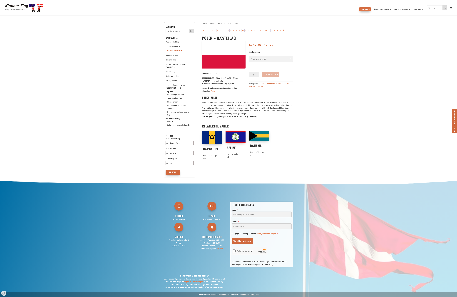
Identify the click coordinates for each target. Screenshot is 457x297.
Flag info (417, 9)
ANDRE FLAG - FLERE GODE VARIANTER (176, 65)
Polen (213, 91)
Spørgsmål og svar (454, 119)
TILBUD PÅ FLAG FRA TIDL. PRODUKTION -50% (176, 86)
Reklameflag (170, 71)
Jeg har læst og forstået (256, 233)
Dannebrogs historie (175, 94)
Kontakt (170, 121)
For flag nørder (401, 9)
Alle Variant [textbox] (171, 153)
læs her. (220, 248)
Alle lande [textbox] (170, 163)
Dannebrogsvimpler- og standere (176, 106)
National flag (171, 60)
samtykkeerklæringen (266, 233)
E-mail (235, 221)
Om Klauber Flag (173, 118)
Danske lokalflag (172, 42)
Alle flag (364, 9)
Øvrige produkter (381, 9)
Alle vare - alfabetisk (216, 23)
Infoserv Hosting (250, 294)
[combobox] (180, 143)
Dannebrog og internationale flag (178, 113)
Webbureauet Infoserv (220, 294)
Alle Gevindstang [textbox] (173, 143)
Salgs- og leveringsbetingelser (179, 125)
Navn (235, 210)
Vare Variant (171, 149)
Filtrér (173, 172)
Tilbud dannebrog (173, 46)
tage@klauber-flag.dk (212, 219)
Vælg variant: (255, 52)
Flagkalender (172, 102)
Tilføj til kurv (272, 74)
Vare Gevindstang (173, 139)
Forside (204, 23)
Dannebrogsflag (172, 55)
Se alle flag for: (171, 159)
